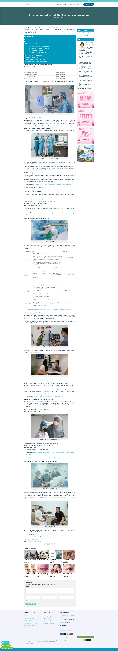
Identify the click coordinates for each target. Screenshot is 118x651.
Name (27, 595)
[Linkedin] (80, 88)
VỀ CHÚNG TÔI (57, 4)
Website (61, 595)
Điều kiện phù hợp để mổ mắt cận (33, 57)
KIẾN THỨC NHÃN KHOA (75, 4)
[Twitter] (83, 88)
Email (43, 595)
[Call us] (67, 634)
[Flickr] (87, 88)
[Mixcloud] (89, 88)
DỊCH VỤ (65, 4)
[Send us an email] (65, 634)
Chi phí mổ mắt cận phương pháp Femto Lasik (40, 48)
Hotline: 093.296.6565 (7, 648)
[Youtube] (82, 88)
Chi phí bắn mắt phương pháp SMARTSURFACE (40, 46)
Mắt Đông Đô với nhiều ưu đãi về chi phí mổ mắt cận (36, 61)
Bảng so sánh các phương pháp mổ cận (34, 55)
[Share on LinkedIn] (54, 544)
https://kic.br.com (59, 649)
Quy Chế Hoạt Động (46, 616)
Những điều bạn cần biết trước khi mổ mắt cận (35, 59)
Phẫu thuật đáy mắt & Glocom (30, 623)
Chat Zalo (5, 642)
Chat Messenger (6, 645)
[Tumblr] (90, 88)
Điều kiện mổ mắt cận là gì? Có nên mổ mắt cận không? (48, 396)
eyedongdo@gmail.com (40, 641)
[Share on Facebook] (45, 544)
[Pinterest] (78, 88)
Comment (28, 586)
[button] (50, 40)
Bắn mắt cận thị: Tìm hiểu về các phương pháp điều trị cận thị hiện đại (52, 184)
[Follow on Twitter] (63, 634)
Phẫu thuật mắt (27, 616)
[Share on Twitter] (48, 544)
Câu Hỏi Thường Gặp (46, 620)
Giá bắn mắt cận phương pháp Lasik (38, 50)
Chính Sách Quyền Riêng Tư (48, 623)
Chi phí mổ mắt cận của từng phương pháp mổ (35, 43)
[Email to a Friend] (50, 544)
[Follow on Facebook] (61, 634)
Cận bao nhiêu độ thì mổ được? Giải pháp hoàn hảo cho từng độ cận (51, 309)
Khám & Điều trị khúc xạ (29, 627)
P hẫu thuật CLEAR (28, 620)
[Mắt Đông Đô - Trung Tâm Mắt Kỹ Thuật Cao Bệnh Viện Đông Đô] (33, 4)
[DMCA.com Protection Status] (87, 640)
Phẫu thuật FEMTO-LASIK (29, 618)
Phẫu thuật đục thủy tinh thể (30, 625)
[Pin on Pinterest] (52, 544)
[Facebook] (85, 88)
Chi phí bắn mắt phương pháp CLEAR (38, 52)
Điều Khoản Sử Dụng (46, 618)
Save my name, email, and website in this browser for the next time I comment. (43, 600)
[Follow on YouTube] (72, 634)
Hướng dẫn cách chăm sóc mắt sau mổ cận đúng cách (47, 458)
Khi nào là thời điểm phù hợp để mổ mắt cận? (45, 380)
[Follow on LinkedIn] (70, 634)
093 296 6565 (60, 640)
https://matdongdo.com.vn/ (35, 541)
